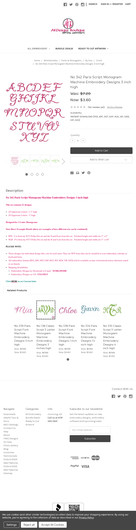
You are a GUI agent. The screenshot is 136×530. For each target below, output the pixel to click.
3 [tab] (37, 174)
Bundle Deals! (64, 48)
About (6, 435)
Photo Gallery (10, 445)
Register (117, 4)
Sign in (105, 4)
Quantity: (75, 135)
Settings (11, 525)
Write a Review (114, 107)
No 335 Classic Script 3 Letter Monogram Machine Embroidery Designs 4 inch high (112, 337)
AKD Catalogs (10, 424)
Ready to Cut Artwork (92, 48)
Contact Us (9, 428)
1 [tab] (26, 174)
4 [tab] (42, 174)
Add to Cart (23, 310)
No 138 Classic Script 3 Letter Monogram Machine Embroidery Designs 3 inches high (45, 337)
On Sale (7, 442)
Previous (6, 161)
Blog (5, 449)
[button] (68, 495)
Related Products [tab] (17, 290)
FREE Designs (10, 438)
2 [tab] (32, 174)
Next (63, 161)
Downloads (9, 414)
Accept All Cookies (52, 525)
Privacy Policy (86, 517)
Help (5, 431)
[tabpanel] (14, 161)
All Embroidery (38, 48)
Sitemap (7, 473)
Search (93, 4)
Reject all (29, 525)
